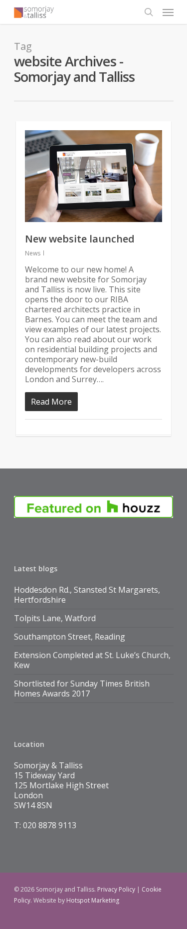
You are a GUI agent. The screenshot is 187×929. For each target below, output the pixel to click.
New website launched (80, 238)
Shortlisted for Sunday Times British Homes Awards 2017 (82, 688)
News (32, 253)
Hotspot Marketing (92, 900)
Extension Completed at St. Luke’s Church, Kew (92, 660)
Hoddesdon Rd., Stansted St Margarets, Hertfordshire (87, 594)
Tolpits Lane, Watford (55, 618)
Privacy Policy (116, 889)
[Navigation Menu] (168, 12)
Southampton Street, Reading (69, 636)
